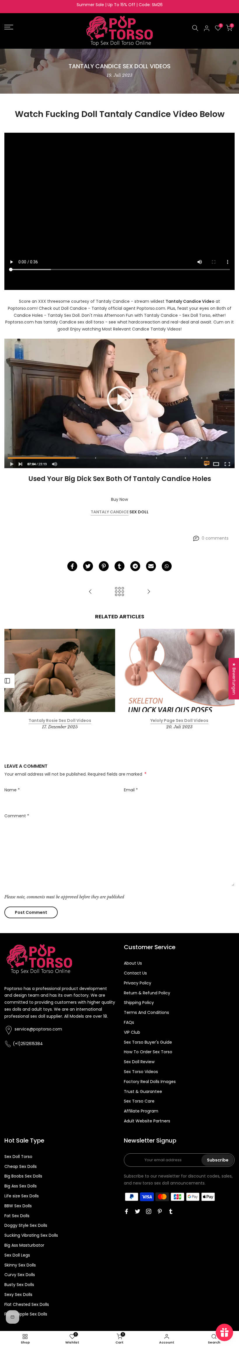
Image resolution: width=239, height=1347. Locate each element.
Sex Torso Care (139, 1101)
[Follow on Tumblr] (170, 1211)
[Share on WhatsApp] (167, 566)
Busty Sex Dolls (19, 1284)
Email (131, 790)
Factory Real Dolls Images (150, 1081)
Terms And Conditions (146, 1012)
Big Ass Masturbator (24, 1245)
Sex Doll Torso (18, 1156)
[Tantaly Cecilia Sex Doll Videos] (90, 592)
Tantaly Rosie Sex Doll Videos (60, 720)
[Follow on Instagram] (148, 1211)
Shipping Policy (139, 1002)
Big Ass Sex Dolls (20, 1186)
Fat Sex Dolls (16, 1216)
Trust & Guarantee (143, 1091)
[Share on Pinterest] (104, 566)
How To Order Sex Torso (148, 1052)
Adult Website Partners (147, 1121)
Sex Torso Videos (141, 1072)
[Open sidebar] (7, 681)
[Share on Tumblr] (119, 566)
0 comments (215, 538)
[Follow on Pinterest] (159, 1211)
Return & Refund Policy (147, 993)
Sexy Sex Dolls (18, 1294)
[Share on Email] (151, 566)
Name (12, 790)
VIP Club (132, 1032)
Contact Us (135, 973)
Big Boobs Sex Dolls (23, 1176)
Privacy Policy (137, 983)
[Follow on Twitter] (137, 1211)
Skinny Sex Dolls (20, 1265)
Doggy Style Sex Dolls (25, 1225)
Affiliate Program (141, 1111)
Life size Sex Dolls (21, 1196)
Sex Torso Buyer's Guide (148, 1042)
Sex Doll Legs (17, 1255)
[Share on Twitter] (88, 566)
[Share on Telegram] (135, 566)
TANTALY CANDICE (110, 512)
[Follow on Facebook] (126, 1211)
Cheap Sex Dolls (20, 1166)
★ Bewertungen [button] (234, 679)
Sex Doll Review (139, 1062)
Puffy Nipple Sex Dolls (25, 1314)
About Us (133, 963)
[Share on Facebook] (72, 566)
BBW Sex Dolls (18, 1206)
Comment (16, 816)
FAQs (129, 1022)
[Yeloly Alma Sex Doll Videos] (148, 592)
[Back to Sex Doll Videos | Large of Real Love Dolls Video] (119, 592)
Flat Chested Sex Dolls (26, 1304)
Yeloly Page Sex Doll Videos (179, 720)
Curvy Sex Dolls (19, 1275)
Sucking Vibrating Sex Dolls (31, 1235)
